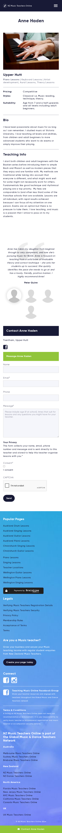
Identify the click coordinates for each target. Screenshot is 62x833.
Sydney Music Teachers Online (19, 757)
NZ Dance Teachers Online (17, 776)
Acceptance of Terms (15, 625)
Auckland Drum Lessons (16, 526)
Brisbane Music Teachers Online (20, 760)
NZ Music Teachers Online (19, 6)
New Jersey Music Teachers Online (22, 792)
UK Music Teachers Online (17, 815)
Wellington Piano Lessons (17, 578)
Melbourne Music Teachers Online (21, 753)
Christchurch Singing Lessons (19, 546)
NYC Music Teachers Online (18, 795)
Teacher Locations (13, 568)
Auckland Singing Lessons (17, 531)
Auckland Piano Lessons (16, 541)
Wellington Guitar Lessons (17, 573)
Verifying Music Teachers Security (21, 610)
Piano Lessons (11, 557)
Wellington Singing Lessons (18, 583)
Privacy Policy (10, 615)
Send (9, 498)
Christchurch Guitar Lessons (18, 551)
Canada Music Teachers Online (20, 802)
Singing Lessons (11, 562)
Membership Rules (13, 620)
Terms (6, 630)
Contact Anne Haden (32, 829)
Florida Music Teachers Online (19, 789)
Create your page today (19, 662)
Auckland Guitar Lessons (16, 536)
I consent (8, 470)
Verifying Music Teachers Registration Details (28, 605)
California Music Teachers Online (21, 799)
